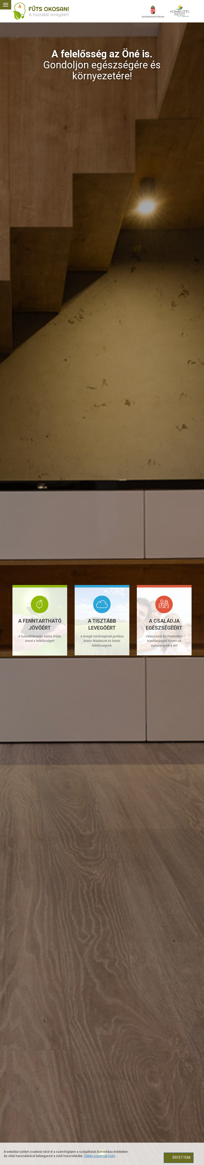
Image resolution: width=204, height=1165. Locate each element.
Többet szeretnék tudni (99, 1156)
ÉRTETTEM (181, 1158)
